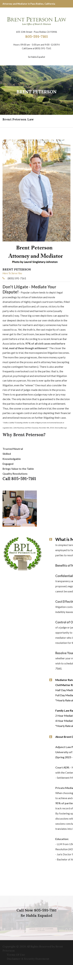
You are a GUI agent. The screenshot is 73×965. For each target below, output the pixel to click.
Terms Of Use (16, 954)
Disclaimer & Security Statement (28, 958)
